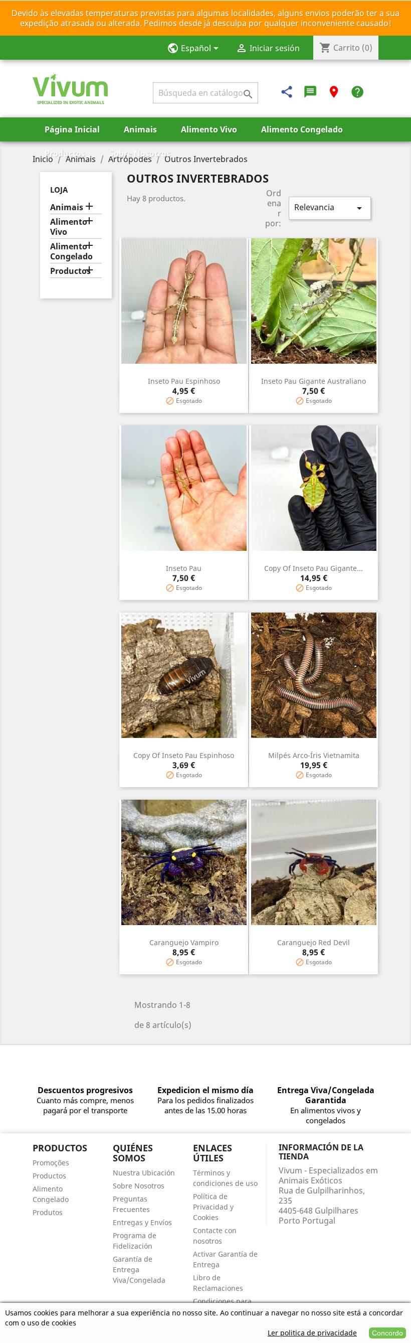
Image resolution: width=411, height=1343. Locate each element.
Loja (59, 190)
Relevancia (329, 208)
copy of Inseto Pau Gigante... (313, 568)
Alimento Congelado (302, 129)
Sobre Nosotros (139, 153)
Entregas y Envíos (142, 1222)
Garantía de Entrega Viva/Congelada (139, 1269)
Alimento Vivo (209, 129)
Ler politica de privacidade (312, 1332)
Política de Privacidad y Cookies (213, 1206)
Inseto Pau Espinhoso (184, 381)
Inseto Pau (183, 568)
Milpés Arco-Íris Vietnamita (313, 755)
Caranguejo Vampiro (184, 942)
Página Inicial (72, 129)
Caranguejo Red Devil (313, 942)
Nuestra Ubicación (144, 1172)
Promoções (51, 1162)
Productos (65, 153)
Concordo (387, 1333)
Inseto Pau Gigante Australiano (313, 381)
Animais (140, 129)
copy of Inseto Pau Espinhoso (183, 755)
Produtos (48, 1212)
